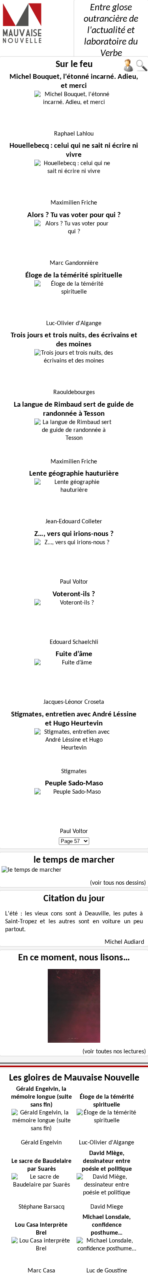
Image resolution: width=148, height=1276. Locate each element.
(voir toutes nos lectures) (114, 1052)
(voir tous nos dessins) (118, 883)
